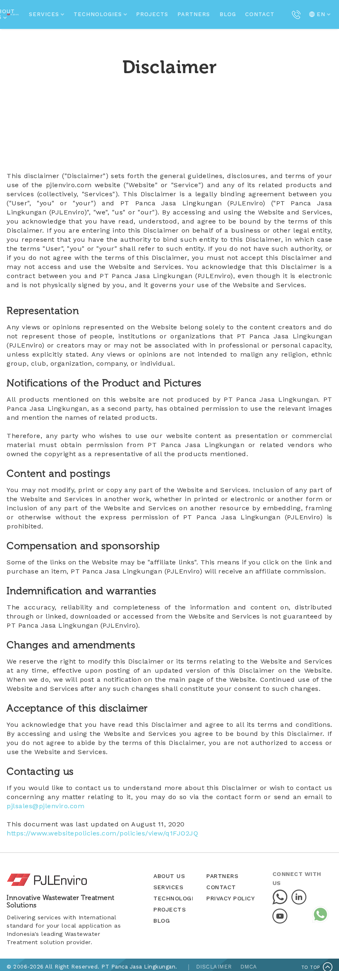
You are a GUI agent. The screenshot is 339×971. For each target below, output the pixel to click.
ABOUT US (169, 876)
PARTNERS (193, 14)
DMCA (248, 967)
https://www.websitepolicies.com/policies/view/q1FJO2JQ (102, 833)
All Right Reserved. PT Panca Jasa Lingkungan (111, 967)
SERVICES (168, 887)
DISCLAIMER (214, 967)
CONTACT (260, 14)
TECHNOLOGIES (177, 898)
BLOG (228, 14)
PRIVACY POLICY (230, 898)
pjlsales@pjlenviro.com (45, 806)
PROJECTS (152, 14)
